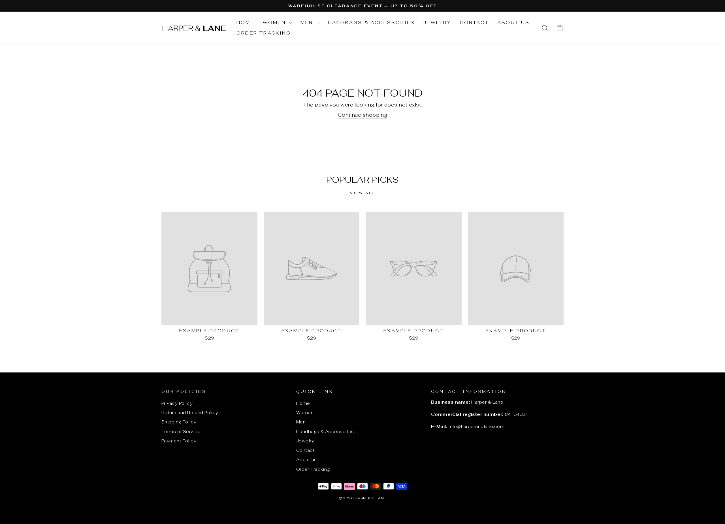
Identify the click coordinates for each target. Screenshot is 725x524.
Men (307, 22)
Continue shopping (362, 115)
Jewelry (437, 22)
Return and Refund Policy (189, 412)
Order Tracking (263, 33)
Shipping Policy (179, 422)
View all (362, 193)
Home (245, 22)
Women (275, 22)
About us (513, 22)
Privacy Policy (177, 403)
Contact (474, 22)
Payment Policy (178, 441)
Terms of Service (181, 431)
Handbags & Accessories (371, 22)
